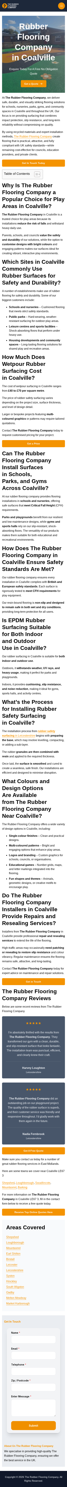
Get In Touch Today (33, 163)
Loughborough (25, 1182)
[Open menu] (61, 5)
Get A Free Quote (33, 1150)
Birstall (10, 1259)
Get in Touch (33, 981)
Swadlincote (42, 1182)
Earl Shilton (13, 1253)
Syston (10, 1275)
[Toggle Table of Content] (35, 174)
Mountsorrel (9, 1187)
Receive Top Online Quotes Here (33, 1212)
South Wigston (15, 1286)
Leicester (11, 1264)
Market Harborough (18, 1303)
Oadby (10, 1292)
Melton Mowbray (16, 1297)
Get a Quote (31, 83)
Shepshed (8, 1182)
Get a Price (33, 443)
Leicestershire (14, 1270)
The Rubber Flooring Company (33, 136)
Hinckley (11, 1281)
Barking (22, 1187)
